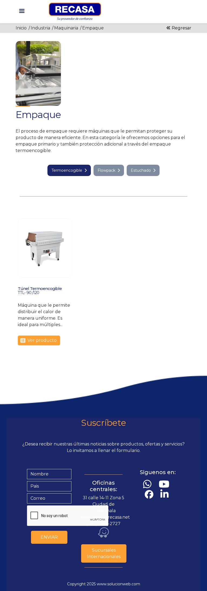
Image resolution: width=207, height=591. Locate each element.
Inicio (21, 28)
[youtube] (165, 484)
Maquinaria (66, 28)
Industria (40, 28)
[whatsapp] (148, 484)
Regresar (181, 28)
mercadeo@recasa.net (105, 517)
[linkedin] (165, 494)
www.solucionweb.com (118, 584)
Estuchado (141, 170)
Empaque (93, 28)
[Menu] (21, 11)
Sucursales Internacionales (103, 553)
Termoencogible (66, 170)
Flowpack (106, 170)
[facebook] (150, 494)
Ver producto (42, 340)
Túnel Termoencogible (40, 288)
